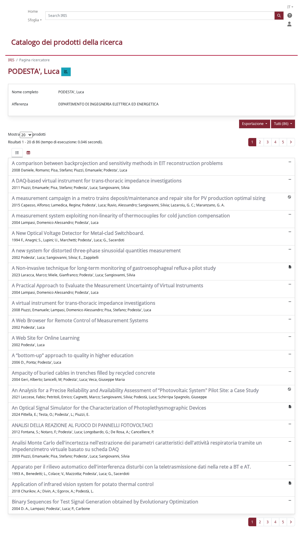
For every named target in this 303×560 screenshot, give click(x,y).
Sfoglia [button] (33, 20)
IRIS (11, 59)
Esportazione (253, 123)
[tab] (17, 152)
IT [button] (289, 6)
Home (33, 11)
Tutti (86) (281, 123)
